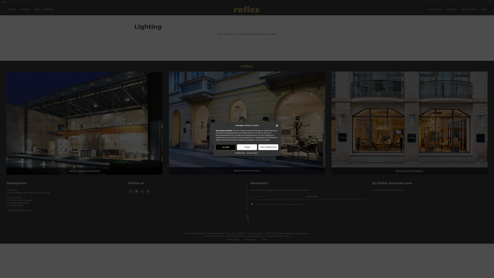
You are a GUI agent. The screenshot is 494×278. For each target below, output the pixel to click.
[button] (277, 125)
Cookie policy (240, 153)
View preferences (268, 147)
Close (247, 147)
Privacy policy (252, 153)
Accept (225, 147)
